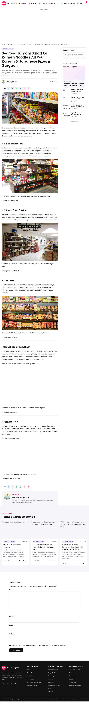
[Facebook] (8, 88)
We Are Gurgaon (12, 81)
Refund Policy (73, 682)
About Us (29, 673)
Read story (22, 561)
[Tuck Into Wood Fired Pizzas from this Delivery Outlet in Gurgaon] (44, 530)
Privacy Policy (31, 679)
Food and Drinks (11, 44)
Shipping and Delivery (75, 685)
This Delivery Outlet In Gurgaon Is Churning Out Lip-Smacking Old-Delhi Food (73, 547)
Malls (49, 688)
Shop (70, 673)
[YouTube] (11, 683)
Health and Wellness (54, 685)
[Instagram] (7, 683)
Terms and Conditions (34, 682)
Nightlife (50, 691)
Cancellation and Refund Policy (78, 699)
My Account (72, 676)
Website (12, 634)
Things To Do (52, 673)
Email (11, 625)
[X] (12, 88)
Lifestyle (50, 679)
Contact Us (30, 676)
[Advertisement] (44, 25)
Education (51, 682)
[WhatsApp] (16, 88)
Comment (13, 590)
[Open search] (81, 3)
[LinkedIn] (20, 88)
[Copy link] (28, 88)
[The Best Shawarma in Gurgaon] (15, 530)
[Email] (24, 88)
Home (3, 44)
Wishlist (71, 679)
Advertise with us (32, 685)
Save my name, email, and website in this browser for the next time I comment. (38, 645)
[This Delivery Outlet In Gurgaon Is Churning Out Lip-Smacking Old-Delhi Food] (73, 530)
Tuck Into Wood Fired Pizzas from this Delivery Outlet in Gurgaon (43, 547)
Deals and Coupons (75, 670)
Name (11, 616)
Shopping (51, 676)
